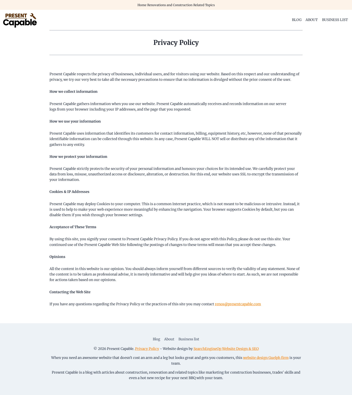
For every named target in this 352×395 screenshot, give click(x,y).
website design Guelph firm (266, 357)
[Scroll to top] (342, 389)
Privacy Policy (147, 348)
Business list (335, 20)
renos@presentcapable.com (238, 304)
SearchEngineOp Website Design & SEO (226, 348)
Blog (296, 20)
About (312, 20)
